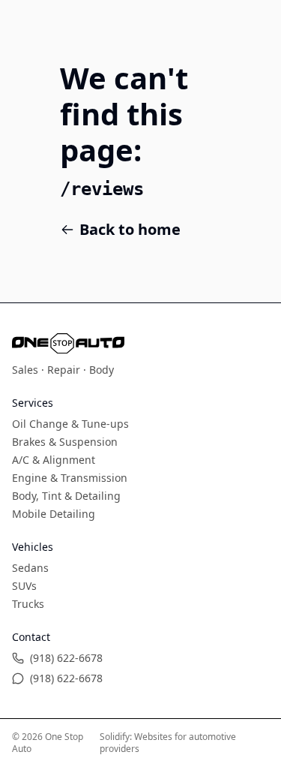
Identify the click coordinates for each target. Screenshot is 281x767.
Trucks (28, 604)
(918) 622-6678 (66, 658)
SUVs (24, 586)
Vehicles (32, 547)
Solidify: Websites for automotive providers (168, 742)
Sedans (30, 568)
